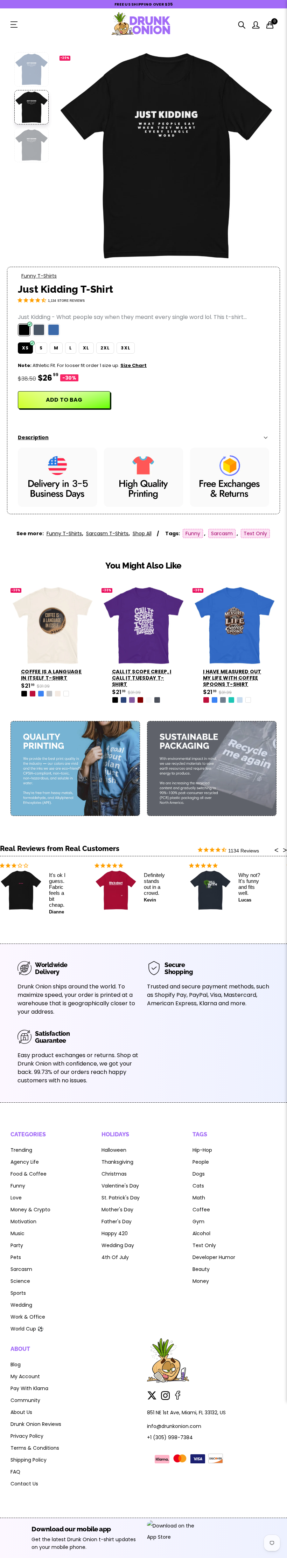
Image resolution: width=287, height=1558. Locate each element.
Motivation (23, 1221)
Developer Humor (213, 1257)
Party (16, 1245)
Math (198, 1197)
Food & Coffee (28, 1173)
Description (33, 437)
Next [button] (258, 156)
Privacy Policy (26, 1436)
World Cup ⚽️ (26, 1328)
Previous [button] (74, 156)
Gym (198, 1221)
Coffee (201, 1209)
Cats (198, 1185)
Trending (21, 1150)
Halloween (114, 1150)
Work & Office (27, 1316)
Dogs (198, 1173)
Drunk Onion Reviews (35, 1424)
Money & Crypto (30, 1209)
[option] (166, 156)
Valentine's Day (120, 1185)
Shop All (142, 533)
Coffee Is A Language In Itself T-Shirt (51, 674)
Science (20, 1281)
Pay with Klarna (29, 1388)
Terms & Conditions (34, 1447)
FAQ (15, 1471)
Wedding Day (118, 1245)
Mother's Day (117, 1209)
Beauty (201, 1269)
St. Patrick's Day (121, 1197)
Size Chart (133, 365)
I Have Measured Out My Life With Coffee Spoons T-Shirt (232, 678)
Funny (193, 533)
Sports (18, 1293)
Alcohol (201, 1233)
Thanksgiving (117, 1161)
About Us (21, 1412)
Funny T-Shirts (39, 275)
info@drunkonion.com (174, 1426)
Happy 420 (115, 1233)
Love (16, 1197)
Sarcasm (222, 533)
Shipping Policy (28, 1459)
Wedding (21, 1304)
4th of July (115, 1257)
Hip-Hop (202, 1150)
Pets (15, 1257)
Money (200, 1281)
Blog (15, 1364)
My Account (25, 1376)
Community (25, 1400)
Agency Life (24, 1161)
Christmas (114, 1173)
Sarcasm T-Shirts (107, 533)
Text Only (255, 533)
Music (17, 1233)
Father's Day (117, 1221)
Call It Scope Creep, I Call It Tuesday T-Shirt (142, 678)
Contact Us (24, 1483)
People (200, 1161)
